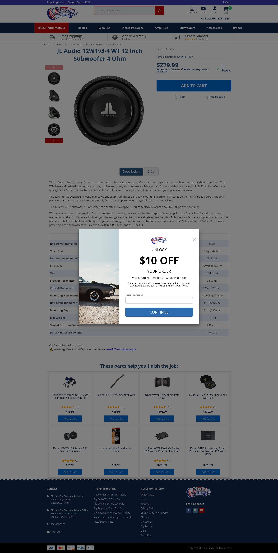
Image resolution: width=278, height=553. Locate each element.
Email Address (134, 295)
